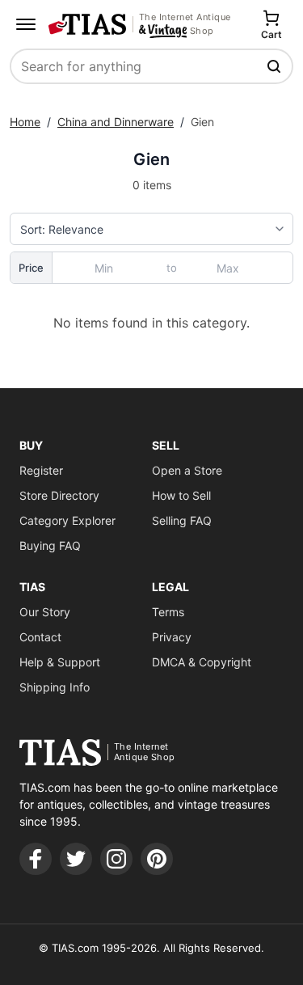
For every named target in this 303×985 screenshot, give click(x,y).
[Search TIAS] (275, 66)
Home (25, 122)
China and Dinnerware (115, 122)
